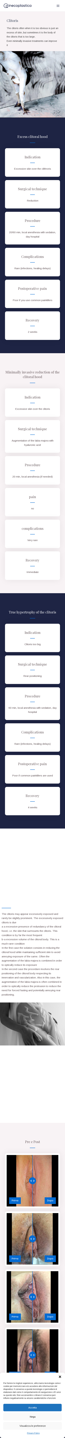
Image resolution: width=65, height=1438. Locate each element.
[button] (60, 1376)
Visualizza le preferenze (33, 1425)
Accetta (32, 1407)
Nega (33, 1416)
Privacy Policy (33, 1433)
